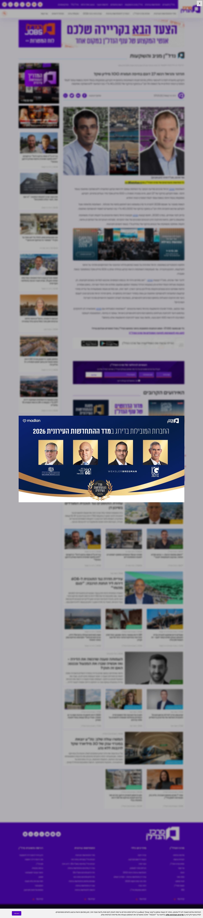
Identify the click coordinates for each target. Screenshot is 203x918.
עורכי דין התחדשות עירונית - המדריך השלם (130, 876)
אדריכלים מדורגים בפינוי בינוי (84, 876)
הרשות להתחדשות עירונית (85, 889)
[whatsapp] (65, 95)
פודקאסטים (63, 4)
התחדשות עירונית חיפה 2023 (134, 872)
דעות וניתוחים (116, 4)
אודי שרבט (117, 486)
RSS (182, 889)
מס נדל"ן (39, 863)
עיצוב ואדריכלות (88, 4)
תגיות (182, 872)
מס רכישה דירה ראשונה (34, 859)
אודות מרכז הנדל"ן (141, 13)
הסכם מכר (39, 885)
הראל (144, 486)
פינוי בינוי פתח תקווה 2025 (135, 881)
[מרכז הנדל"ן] (190, 9)
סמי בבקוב (156, 486)
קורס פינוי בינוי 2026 (92, 13)
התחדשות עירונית (152, 4)
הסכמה (16, 913)
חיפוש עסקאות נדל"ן (138, 889)
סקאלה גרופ (73, 13)
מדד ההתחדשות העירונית (165, 13)
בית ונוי (137, 547)
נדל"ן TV (75, 4)
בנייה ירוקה (142, 855)
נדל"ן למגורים (169, 4)
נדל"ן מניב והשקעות (134, 4)
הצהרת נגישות (178, 859)
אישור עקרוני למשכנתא (34, 872)
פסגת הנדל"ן (179, 885)
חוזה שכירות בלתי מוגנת (34, 881)
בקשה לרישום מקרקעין (137, 859)
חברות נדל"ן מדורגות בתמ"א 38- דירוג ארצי (78, 863)
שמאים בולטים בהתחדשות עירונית (82, 881)
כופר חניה (142, 863)
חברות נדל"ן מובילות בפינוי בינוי (83, 859)
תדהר (172, 189)
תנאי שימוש (180, 881)
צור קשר (44, 13)
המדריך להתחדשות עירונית (117, 13)
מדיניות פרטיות (178, 855)
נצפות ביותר (52, 151)
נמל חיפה (170, 486)
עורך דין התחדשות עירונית (85, 885)
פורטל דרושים (58, 13)
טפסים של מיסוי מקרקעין (33, 889)
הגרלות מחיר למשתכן (138, 868)
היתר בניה (142, 885)
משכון (41, 876)
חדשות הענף (102, 4)
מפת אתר (180, 876)
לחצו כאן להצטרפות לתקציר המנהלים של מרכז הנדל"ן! (156, 332)
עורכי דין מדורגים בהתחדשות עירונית (81, 868)
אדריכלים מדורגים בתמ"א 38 (84, 872)
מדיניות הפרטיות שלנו (175, 914)
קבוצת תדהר (131, 486)
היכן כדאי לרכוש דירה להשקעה (31, 855)
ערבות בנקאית (37, 868)
